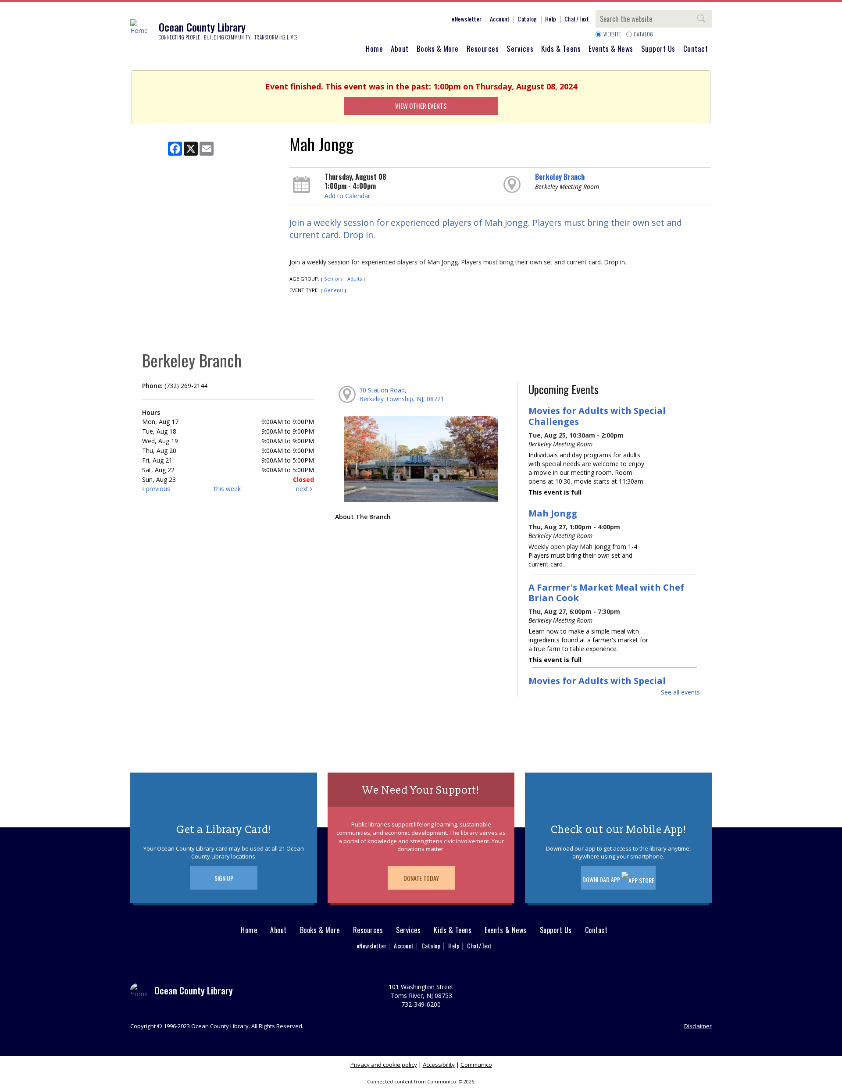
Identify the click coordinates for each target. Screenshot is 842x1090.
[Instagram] (389, 20)
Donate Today (421, 878)
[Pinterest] (415, 20)
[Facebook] (376, 20)
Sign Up (223, 878)
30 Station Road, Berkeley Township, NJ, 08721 (401, 394)
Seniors (333, 278)
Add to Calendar (347, 196)
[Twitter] (402, 20)
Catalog (527, 18)
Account (500, 18)
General (333, 290)
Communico (476, 1065)
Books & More (438, 48)
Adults (354, 278)
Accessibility (439, 1065)
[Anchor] (441, 20)
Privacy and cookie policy (383, 1065)
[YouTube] (428, 20)
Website (612, 34)
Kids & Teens (561, 48)
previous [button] (157, 488)
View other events (421, 105)
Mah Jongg (552, 513)
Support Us (658, 48)
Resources (483, 48)
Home (374, 48)
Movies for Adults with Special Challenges (597, 415)
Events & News (611, 48)
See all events (680, 692)
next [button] (303, 488)
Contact (695, 48)
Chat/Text (576, 18)
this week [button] (227, 488)
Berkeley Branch (560, 176)
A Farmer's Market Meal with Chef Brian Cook (606, 592)
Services (520, 48)
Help (551, 18)
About (400, 48)
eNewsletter (467, 18)
